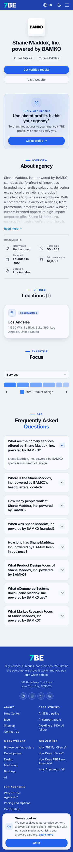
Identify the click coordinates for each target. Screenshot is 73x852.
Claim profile (34, 140)
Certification (12, 809)
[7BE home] (37, 658)
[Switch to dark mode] (59, 5)
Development (13, 753)
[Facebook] (23, 696)
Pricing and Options (17, 803)
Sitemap (9, 725)
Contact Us (11, 731)
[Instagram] (32, 696)
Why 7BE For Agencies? (12, 795)
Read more (11, 228)
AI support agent (50, 719)
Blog (7, 719)
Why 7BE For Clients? (53, 747)
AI (5, 777)
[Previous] (6, 391)
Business (10, 771)
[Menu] (67, 5)
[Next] (66, 391)
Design (8, 759)
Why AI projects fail (51, 769)
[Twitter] (41, 696)
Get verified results (36, 69)
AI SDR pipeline (49, 713)
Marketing (11, 765)
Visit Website (36, 79)
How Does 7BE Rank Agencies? (52, 761)
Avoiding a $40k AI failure (51, 727)
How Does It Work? (51, 753)
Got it (36, 842)
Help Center (12, 713)
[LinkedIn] (50, 696)
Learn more (46, 834)
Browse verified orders (19, 747)
